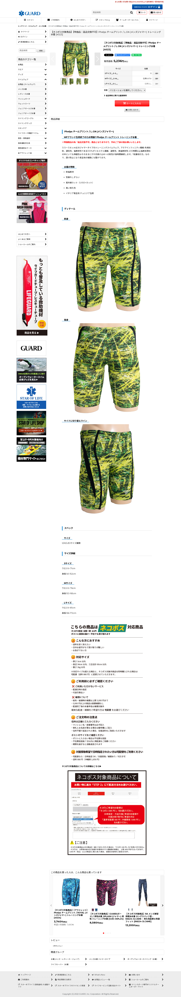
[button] (53, 59)
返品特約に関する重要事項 (116, 95)
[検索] (131, 12)
